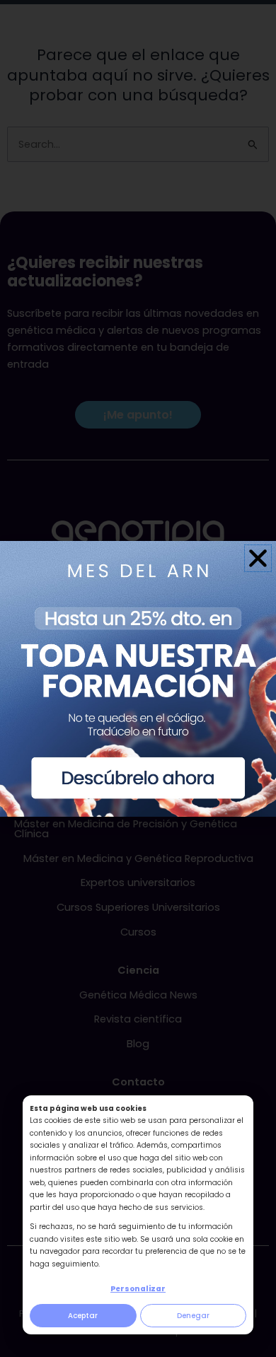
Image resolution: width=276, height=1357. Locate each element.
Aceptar (83, 1315)
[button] (258, 558)
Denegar (193, 1315)
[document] (138, 678)
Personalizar (138, 1288)
